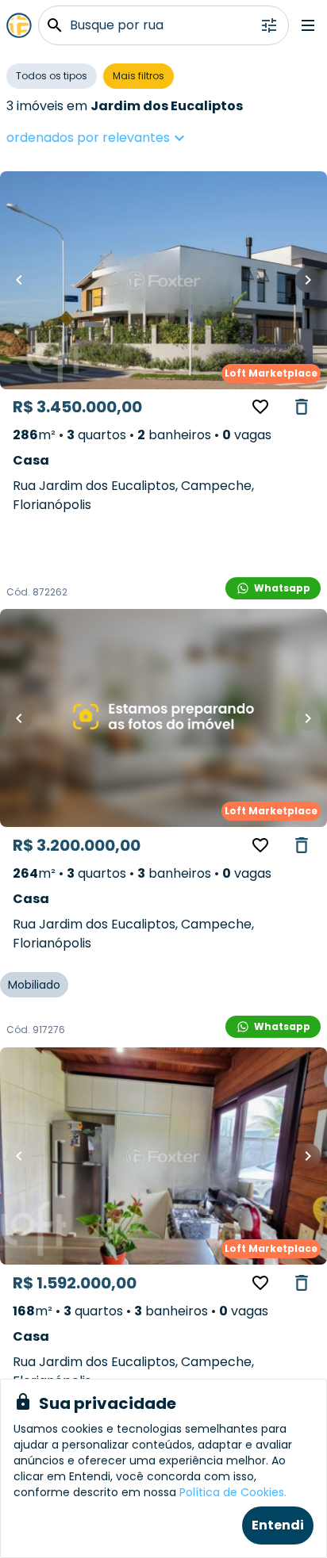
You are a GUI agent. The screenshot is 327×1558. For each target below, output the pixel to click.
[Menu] (308, 25)
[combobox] (145, 138)
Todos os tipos (51, 75)
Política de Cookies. (233, 1492)
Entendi (278, 1525)
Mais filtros (138, 75)
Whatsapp (282, 588)
